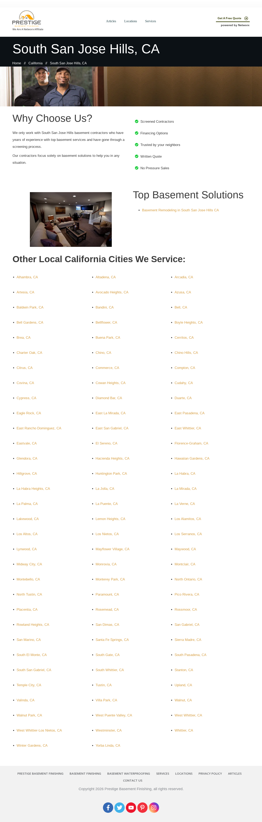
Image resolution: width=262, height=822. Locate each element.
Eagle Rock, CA (29, 413)
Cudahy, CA (184, 383)
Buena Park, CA (108, 338)
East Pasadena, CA (189, 413)
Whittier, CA (184, 730)
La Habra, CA (185, 474)
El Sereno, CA (106, 443)
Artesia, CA (25, 292)
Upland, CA (183, 685)
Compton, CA (185, 368)
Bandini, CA (105, 307)
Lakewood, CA (28, 519)
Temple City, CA (29, 685)
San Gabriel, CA (187, 625)
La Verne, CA (185, 504)
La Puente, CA (107, 504)
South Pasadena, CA (190, 655)
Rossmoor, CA (186, 609)
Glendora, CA (27, 458)
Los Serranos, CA (188, 534)
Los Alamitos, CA (188, 519)
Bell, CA (181, 307)
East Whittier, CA (188, 428)
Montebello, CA (28, 579)
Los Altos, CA (27, 534)
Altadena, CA (106, 277)
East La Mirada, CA (110, 413)
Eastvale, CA (27, 443)
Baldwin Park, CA (30, 307)
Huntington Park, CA (111, 474)
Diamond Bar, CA (109, 398)
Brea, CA (23, 338)
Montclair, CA (185, 564)
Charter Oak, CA (29, 353)
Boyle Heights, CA (189, 322)
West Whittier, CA (188, 715)
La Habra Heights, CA (33, 489)
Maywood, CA (185, 549)
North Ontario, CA (188, 579)
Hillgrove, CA (27, 474)
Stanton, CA (184, 670)
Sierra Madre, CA (188, 640)
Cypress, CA (26, 398)
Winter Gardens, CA (32, 745)
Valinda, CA (25, 700)
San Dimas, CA (107, 625)
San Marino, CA (29, 640)
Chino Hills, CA (186, 353)
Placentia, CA (27, 609)
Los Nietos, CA (107, 534)
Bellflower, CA (106, 322)
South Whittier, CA (110, 670)
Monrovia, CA (106, 564)
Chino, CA (103, 353)
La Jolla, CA (105, 489)
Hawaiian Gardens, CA (192, 458)
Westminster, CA (109, 730)
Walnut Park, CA (29, 715)
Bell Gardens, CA (30, 322)
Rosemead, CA (107, 609)
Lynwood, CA (27, 549)
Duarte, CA (183, 398)
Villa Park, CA (106, 700)
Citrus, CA (25, 368)
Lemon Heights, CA (110, 519)
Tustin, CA (104, 685)
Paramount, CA (107, 594)
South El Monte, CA (32, 655)
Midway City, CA (29, 564)
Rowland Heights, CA (33, 625)
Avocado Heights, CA (112, 292)
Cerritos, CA (184, 338)
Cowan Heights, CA (110, 383)
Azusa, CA (183, 292)
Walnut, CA (183, 700)
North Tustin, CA (29, 594)
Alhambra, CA (27, 277)
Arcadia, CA (184, 277)
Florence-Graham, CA (191, 443)
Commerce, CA (107, 368)
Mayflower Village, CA (112, 549)
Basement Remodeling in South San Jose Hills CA (180, 210)
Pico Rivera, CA (187, 594)
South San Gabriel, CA (34, 670)
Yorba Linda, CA (108, 745)
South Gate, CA (108, 655)
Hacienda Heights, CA (112, 458)
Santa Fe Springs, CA (112, 640)
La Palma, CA (27, 504)
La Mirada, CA (185, 489)
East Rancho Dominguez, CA (39, 428)
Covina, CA (25, 383)
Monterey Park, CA (110, 579)
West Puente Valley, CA (114, 715)
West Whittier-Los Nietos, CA (39, 730)
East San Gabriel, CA (112, 428)
